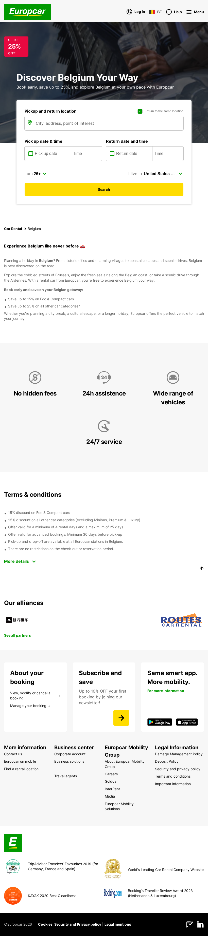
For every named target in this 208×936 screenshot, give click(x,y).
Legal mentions (118, 924)
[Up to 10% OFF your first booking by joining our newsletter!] (121, 718)
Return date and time (127, 141)
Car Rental (13, 228)
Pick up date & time (43, 141)
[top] (201, 569)
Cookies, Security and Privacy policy (69, 924)
